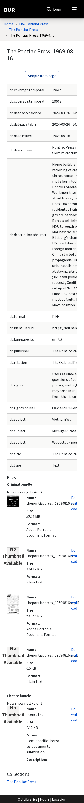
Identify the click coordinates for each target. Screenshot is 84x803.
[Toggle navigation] (73, 9)
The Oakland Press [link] (34, 24)
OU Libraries (27, 799)
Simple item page (42, 75)
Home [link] (9, 24)
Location (59, 799)
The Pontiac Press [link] (23, 29)
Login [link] (58, 9)
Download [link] (74, 503)
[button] (49, 9)
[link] (21, 781)
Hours (44, 799)
